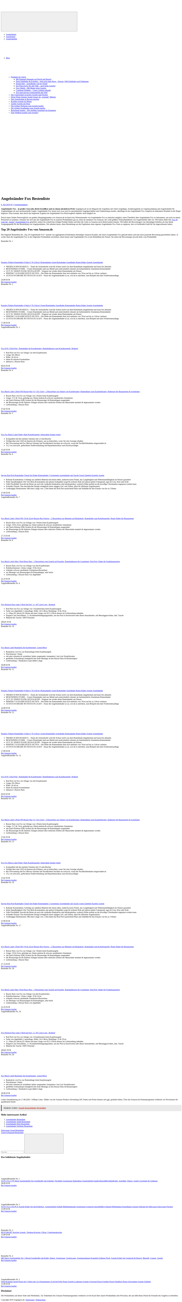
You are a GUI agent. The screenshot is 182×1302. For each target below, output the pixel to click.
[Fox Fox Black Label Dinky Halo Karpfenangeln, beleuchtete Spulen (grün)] (19, 432)
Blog (8, 58)
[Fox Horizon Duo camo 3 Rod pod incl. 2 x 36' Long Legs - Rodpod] (19, 602)
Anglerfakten (11, 34)
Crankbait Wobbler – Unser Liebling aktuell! (33, 90)
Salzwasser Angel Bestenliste (12, 1130)
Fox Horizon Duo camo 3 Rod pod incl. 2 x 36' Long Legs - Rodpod (28, 605)
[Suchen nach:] (12, 1152)
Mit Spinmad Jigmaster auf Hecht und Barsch (33, 79)
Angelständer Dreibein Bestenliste (19, 1126)
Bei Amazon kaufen (9, 282)
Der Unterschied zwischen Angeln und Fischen (29, 95)
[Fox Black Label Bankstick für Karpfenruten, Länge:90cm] (19, 645)
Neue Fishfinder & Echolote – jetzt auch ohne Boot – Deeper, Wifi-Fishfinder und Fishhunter (52, 81)
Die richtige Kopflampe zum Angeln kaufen (28, 108)
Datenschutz (40, 1300)
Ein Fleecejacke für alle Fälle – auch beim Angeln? (36, 86)
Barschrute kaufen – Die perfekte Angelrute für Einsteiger (33, 110)
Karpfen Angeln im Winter (21, 101)
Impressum (30, 1300)
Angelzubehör (11, 39)
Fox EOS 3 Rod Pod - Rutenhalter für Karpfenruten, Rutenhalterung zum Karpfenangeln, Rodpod (39, 348)
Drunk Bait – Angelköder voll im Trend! (31, 84)
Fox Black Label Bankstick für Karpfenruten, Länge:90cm (24, 648)
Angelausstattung (21, 205)
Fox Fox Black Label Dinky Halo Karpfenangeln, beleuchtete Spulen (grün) (31, 435)
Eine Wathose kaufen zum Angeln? (24, 113)
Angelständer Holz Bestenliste (18, 1124)
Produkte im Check (18, 77)
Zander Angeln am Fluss (20, 104)
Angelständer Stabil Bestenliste (18, 1122)
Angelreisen (10, 37)
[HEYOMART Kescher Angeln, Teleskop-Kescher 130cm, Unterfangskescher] (32, 1230)
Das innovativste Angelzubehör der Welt (31, 93)
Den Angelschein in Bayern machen (25, 99)
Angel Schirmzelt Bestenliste (12, 1133)
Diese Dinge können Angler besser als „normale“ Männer (33, 97)
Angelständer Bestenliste (15, 1119)
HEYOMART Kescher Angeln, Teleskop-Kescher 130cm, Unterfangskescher (31, 1232)
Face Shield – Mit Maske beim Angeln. (31, 88)
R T (12, 205)
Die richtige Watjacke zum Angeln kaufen (27, 106)
